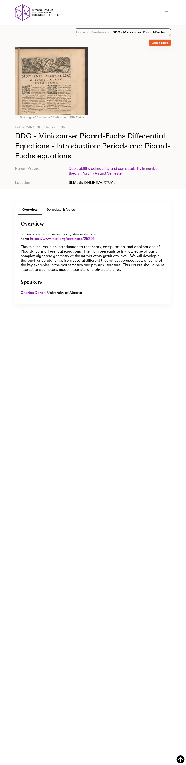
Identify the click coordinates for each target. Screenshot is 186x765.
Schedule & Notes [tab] (61, 209)
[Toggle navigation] (166, 12)
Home (80, 32)
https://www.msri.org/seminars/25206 (62, 238)
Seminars (98, 32)
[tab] (160, 43)
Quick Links (160, 42)
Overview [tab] (29, 209)
